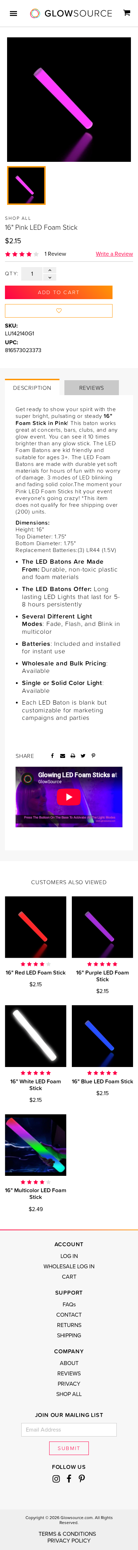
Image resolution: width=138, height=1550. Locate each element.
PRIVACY (69, 1383)
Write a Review (114, 254)
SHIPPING (69, 1335)
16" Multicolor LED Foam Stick (35, 1193)
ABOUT (69, 1363)
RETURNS (69, 1325)
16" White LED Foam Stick (35, 1084)
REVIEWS (69, 1373)
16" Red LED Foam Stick (35, 972)
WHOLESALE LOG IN (69, 1266)
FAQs (69, 1304)
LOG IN (69, 1256)
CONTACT (69, 1314)
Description (32, 387)
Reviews (91, 387)
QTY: (12, 273)
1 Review (55, 254)
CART (69, 1276)
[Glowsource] (71, 13)
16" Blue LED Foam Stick (102, 1081)
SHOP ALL (69, 1394)
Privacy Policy (69, 1540)
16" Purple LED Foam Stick (102, 975)
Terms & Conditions (67, 1534)
